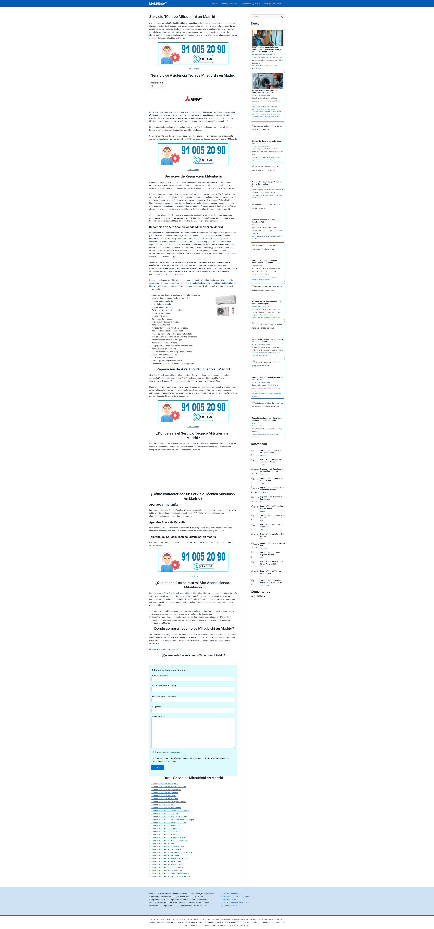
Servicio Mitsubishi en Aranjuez (164, 834)
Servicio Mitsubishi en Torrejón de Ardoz (168, 801)
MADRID (272, 434)
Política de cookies (228, 899)
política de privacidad (172, 752)
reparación (255, 355)
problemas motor (271, 236)
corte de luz (255, 195)
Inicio (214, 3)
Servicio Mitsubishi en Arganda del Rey (168, 837)
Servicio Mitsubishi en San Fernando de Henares (172, 852)
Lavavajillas (255, 277)
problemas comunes (266, 277)
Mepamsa (263, 455)
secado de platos (257, 279)
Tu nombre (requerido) (159, 675)
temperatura (266, 279)
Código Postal (156, 707)
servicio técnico (270, 160)
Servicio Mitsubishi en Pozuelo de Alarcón (169, 816)
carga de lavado (257, 315)
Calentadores (264, 474)
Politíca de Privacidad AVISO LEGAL (235, 902)
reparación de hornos (258, 160)
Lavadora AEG (261, 236)
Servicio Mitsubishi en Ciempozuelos (167, 867)
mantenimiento (270, 195)
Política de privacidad (229, 893)
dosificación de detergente (270, 315)
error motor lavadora (265, 109)
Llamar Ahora (193, 69)
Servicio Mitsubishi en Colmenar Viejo (167, 846)
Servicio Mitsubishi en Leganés (164, 793)
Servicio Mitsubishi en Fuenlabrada (166, 789)
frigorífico (263, 195)
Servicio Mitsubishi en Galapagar (165, 855)
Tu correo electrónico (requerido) (163, 686)
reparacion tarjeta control (271, 116)
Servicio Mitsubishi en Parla (163, 804)
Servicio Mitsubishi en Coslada (164, 813)
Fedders (262, 465)
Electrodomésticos (272, 3)
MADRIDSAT (158, 3)
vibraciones (255, 437)
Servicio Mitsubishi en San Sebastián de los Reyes (172, 819)
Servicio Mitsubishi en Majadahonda (166, 828)
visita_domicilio (256, 68)
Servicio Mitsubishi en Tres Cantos (166, 849)
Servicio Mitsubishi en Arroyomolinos (167, 864)
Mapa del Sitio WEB (228, 905)
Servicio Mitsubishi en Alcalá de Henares (168, 787)
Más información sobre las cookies (235, 896)
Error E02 (255, 353)
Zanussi (262, 511)
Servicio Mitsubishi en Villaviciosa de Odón (169, 858)
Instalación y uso (257, 265)
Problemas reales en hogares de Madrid (264, 54)
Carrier (262, 567)
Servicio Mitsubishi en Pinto (163, 843)
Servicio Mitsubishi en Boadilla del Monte (169, 840)
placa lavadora (269, 114)
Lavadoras (263, 492)
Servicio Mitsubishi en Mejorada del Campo (170, 873)
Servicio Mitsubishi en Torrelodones (166, 870)
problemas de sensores (259, 393)
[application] (259, 3)
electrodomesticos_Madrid (260, 66)
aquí (160, 545)
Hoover (262, 483)
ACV (261, 539)
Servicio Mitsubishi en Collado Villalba (167, 831)
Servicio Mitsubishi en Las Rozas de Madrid (170, 810)
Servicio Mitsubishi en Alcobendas (166, 807)
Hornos (278, 157)
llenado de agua (275, 353)
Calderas (262, 502)
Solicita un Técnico (229, 3)
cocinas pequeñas (257, 434)
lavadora (254, 317)
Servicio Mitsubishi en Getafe (163, 795)
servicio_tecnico (273, 66)
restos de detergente (264, 317)
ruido (276, 434)
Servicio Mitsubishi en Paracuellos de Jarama (170, 876)
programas (275, 277)
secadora (255, 396)
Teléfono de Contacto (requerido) (163, 696)
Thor (261, 576)
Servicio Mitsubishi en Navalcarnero (166, 861)
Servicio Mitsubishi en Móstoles (164, 784)
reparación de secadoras (274, 393)
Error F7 (254, 236)
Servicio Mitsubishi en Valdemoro (165, 825)
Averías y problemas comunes (261, 95)
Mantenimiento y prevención (260, 306)
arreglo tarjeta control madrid (260, 106)
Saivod (262, 529)
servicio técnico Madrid (259, 119)
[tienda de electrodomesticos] (193, 649)
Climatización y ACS (249, 3)
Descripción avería (158, 716)
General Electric (264, 585)
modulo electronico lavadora (267, 111)
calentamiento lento (258, 157)
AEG (261, 520)
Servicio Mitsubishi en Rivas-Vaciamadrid (168, 822)
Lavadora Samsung (264, 353)
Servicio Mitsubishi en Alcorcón (164, 799)
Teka (253, 423)
